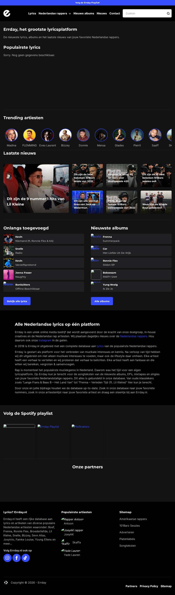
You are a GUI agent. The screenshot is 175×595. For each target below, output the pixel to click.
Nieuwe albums (83, 13)
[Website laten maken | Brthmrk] (106, 480)
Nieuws (102, 13)
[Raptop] (143, 480)
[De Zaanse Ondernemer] (69, 480)
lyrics (100, 346)
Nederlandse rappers (53, 13)
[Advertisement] (87, 84)
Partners (131, 586)
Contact (114, 13)
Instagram (45, 340)
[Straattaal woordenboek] (32, 480)
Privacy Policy (149, 586)
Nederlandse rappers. (134, 336)
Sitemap (166, 586)
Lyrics (32, 13)
